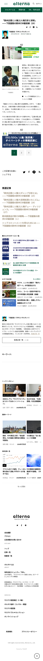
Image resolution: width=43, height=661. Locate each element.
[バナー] (21, 139)
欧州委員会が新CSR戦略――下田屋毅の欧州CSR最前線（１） (21, 217)
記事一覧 (7, 552)
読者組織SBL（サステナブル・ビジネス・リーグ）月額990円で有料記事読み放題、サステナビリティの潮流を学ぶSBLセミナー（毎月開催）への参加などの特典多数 (21, 584)
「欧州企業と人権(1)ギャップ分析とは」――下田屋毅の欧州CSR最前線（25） (20, 194)
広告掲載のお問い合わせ (12, 540)
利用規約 (9, 631)
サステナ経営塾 (9, 608)
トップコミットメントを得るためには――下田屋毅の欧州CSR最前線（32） (21, 224)
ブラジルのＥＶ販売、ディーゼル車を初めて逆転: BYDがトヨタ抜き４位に (14, 471)
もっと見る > (37, 279)
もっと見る (21, 486)
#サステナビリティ (33, 395)
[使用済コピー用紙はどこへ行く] (21, 52)
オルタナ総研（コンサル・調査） (16, 604)
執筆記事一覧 (35, 334)
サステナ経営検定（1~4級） (14, 600)
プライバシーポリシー (29, 631)
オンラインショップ (11, 616)
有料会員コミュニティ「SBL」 (15, 572)
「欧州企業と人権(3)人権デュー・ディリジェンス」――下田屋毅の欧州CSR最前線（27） (21, 209)
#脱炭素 (6, 432)
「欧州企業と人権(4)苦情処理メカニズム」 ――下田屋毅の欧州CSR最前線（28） (21, 201)
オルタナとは (10, 9)
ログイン (39, 4)
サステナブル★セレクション (14, 612)
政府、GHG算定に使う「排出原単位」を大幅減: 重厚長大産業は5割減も (14, 437)
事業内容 (22, 9)
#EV (5, 465)
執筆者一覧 (8, 556)
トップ (6, 548)
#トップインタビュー (9, 395)
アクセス (7, 536)
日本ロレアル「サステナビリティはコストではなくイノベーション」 (14, 401)
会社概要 (7, 532)
